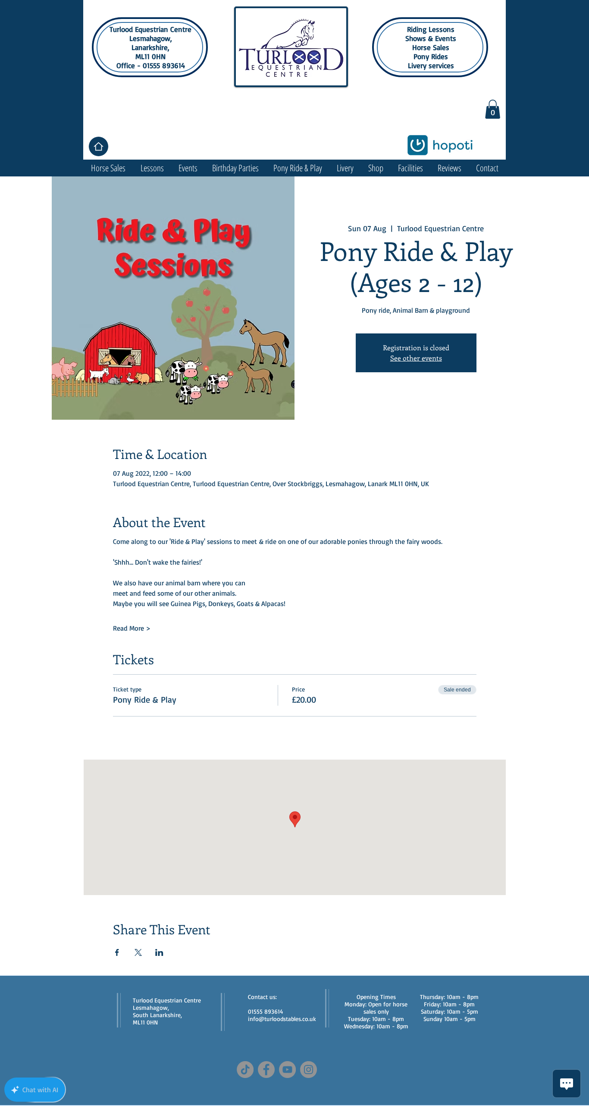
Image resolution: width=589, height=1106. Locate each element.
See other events (416, 357)
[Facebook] (266, 1069)
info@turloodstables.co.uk (282, 1018)
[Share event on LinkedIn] (159, 952)
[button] (493, 109)
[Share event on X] (138, 952)
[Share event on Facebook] (117, 952)
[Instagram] (308, 1069)
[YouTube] (287, 1069)
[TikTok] (245, 1069)
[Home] (98, 146)
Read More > (131, 628)
